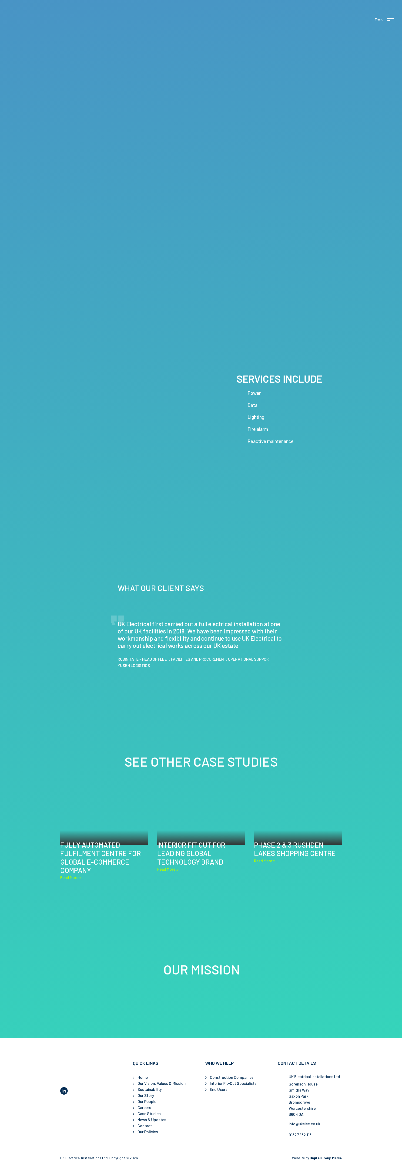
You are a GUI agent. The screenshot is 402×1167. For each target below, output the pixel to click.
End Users (219, 1089)
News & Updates (151, 1119)
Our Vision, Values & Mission (161, 1083)
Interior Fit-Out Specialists (233, 1083)
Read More (69, 877)
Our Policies (147, 1131)
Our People (146, 1101)
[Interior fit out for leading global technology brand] (201, 815)
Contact (144, 1125)
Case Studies (149, 1113)
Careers (144, 1107)
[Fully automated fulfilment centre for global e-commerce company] (104, 815)
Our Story (145, 1095)
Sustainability (149, 1089)
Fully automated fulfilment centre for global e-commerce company (100, 857)
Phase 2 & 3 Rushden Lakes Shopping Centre (295, 849)
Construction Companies (232, 1077)
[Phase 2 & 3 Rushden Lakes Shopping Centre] (298, 815)
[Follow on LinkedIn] (64, 1091)
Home (142, 1077)
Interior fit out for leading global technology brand (191, 853)
